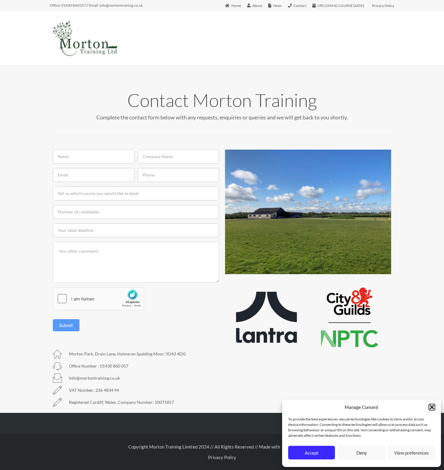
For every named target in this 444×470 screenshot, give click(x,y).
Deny (361, 452)
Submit (66, 325)
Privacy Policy (222, 457)
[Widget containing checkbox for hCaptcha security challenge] (98, 298)
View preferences (411, 452)
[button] (432, 407)
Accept (312, 452)
